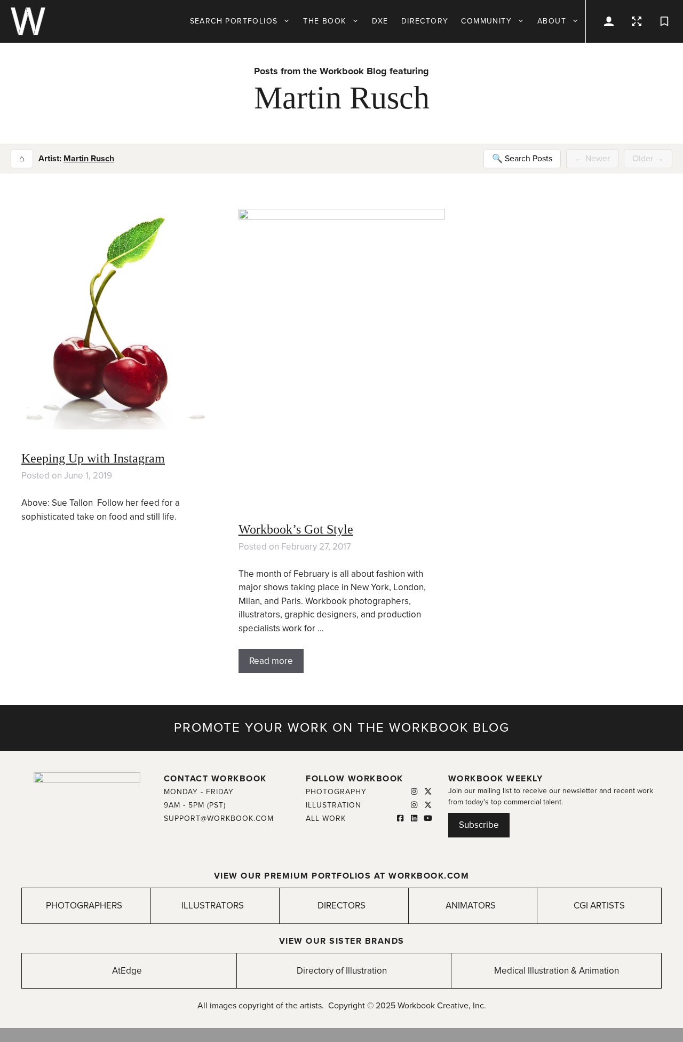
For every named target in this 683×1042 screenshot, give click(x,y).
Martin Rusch (88, 158)
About (551, 21)
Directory (425, 21)
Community (486, 21)
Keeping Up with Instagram (93, 458)
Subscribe (479, 825)
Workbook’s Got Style (296, 529)
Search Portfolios (234, 21)
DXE (380, 21)
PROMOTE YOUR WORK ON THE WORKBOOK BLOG (342, 727)
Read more (271, 661)
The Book (324, 21)
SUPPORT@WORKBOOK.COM (219, 818)
